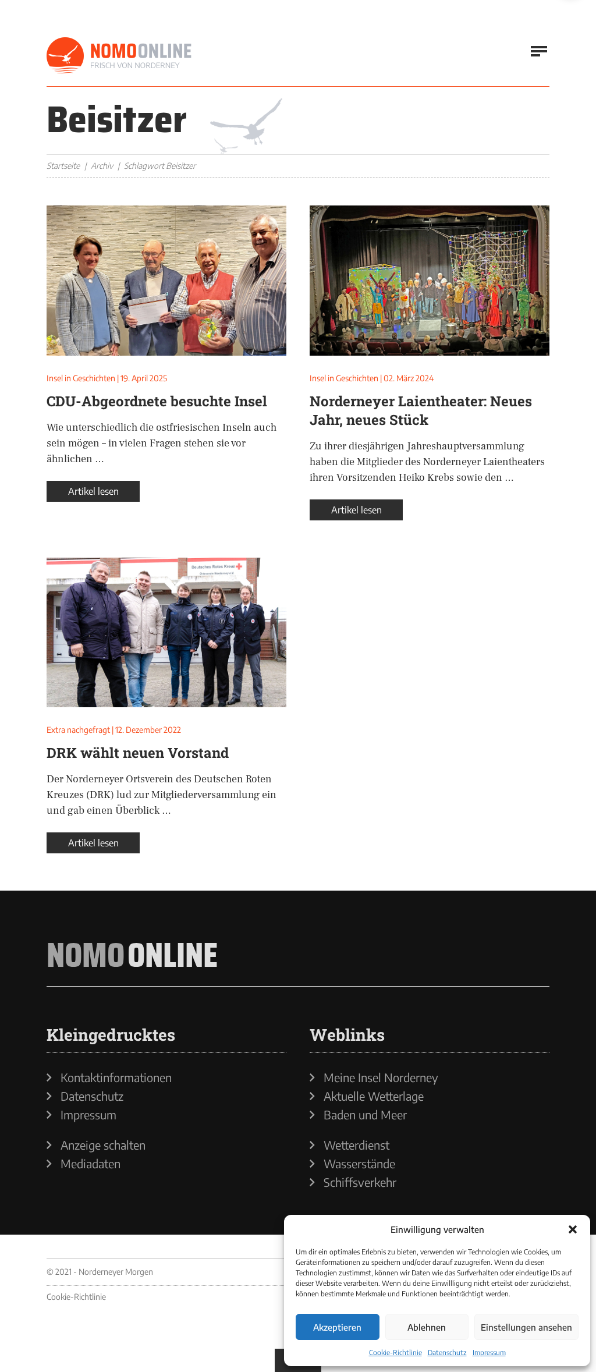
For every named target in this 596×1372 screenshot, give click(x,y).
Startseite (63, 166)
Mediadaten (90, 1163)
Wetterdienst (356, 1145)
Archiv (102, 166)
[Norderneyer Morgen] (119, 56)
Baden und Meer (365, 1115)
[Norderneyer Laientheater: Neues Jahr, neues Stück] (429, 280)
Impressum (489, 1352)
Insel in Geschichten (81, 378)
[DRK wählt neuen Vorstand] (166, 633)
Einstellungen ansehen (526, 1327)
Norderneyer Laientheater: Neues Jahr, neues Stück (421, 410)
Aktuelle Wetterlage (374, 1096)
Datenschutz (447, 1352)
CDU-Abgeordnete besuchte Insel (157, 401)
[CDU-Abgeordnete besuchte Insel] (166, 280)
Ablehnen (426, 1327)
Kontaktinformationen (116, 1077)
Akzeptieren (337, 1327)
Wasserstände (359, 1163)
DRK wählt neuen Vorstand (138, 752)
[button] (573, 1229)
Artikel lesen (93, 491)
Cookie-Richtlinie (395, 1352)
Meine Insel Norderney (381, 1077)
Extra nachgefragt (78, 730)
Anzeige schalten (103, 1145)
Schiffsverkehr (360, 1182)
